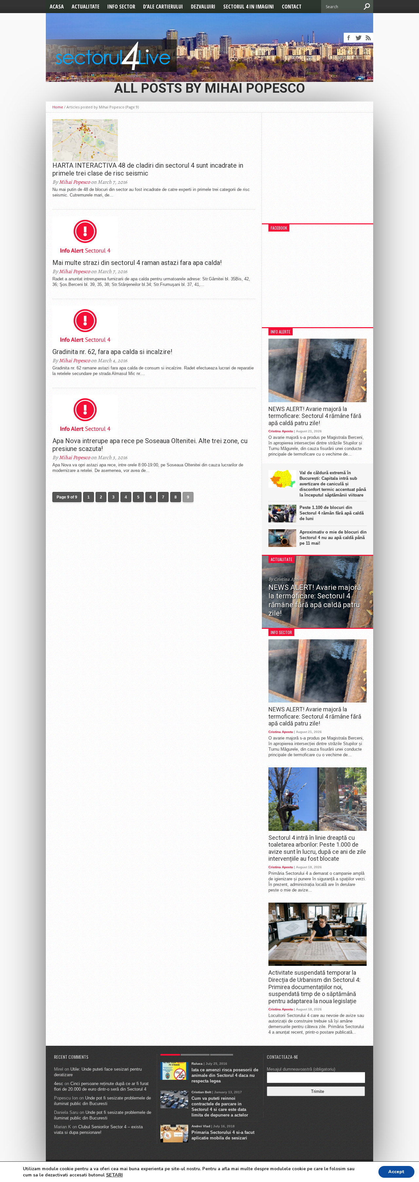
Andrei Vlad (200, 1126)
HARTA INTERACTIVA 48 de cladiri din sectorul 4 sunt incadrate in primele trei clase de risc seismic (147, 169)
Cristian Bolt (201, 1092)
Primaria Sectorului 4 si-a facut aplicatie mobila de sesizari (222, 1135)
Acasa (57, 6)
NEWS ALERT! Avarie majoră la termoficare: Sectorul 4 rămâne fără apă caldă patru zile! (314, 415)
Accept (396, 1172)
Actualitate (86, 6)
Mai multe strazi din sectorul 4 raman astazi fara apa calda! (137, 263)
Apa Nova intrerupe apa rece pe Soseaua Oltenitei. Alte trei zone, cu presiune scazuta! (149, 445)
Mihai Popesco (74, 182)
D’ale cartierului (163, 6)
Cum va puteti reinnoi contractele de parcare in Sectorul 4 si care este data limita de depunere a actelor (219, 1106)
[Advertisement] (317, 171)
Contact (291, 6)
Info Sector (121, 6)
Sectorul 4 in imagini (248, 6)
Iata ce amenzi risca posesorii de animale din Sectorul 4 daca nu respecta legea (224, 1075)
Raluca (197, 1063)
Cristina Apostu (280, 431)
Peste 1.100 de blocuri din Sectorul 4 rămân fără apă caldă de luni (332, 513)
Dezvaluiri (203, 6)
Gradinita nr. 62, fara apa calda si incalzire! (112, 352)
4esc (58, 1083)
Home (57, 106)
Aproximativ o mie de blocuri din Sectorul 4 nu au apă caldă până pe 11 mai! (333, 538)
